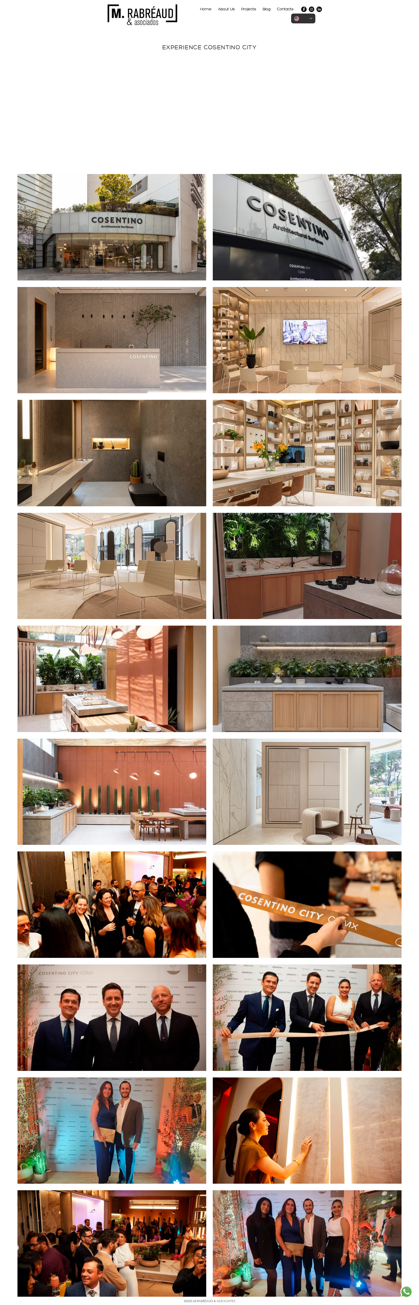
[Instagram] (311, 9)
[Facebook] (304, 9)
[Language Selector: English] (303, 18)
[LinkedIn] (319, 9)
